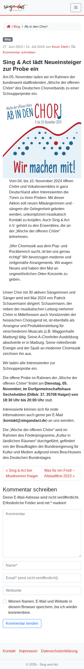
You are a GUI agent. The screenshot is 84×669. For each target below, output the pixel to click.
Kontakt (9, 651)
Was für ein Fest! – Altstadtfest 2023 (59, 473)
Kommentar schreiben (19, 52)
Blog (17, 26)
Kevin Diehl (60, 47)
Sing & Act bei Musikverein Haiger (22, 473)
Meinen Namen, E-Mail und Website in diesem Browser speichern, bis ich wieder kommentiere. (42, 606)
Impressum (28, 651)
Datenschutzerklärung (59, 651)
